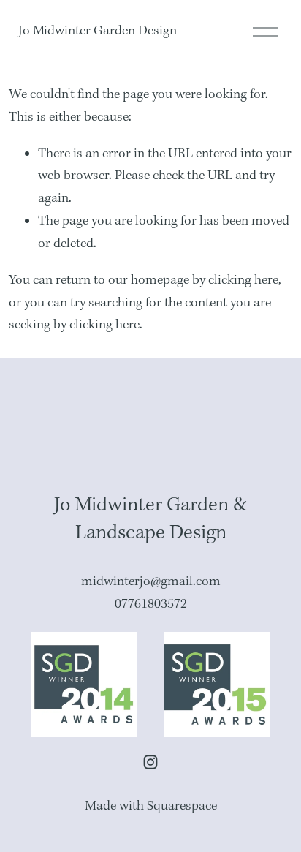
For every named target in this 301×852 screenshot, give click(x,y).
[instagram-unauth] (150, 762)
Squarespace (182, 806)
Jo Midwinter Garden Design (97, 31)
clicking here (243, 280)
